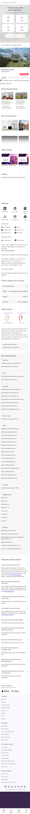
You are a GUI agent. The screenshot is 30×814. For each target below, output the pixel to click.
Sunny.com (4, 710)
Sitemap (3, 719)
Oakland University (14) (7, 542)
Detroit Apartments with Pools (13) (10, 396)
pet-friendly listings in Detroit (13, 613)
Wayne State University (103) (8, 530)
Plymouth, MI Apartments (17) (8, 445)
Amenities (16, 77)
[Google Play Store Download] (15, 691)
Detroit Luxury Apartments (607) (9, 406)
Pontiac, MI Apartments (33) (8, 455)
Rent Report (4, 740)
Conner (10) (4, 511)
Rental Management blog (7, 761)
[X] (15, 787)
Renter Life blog (5, 737)
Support (3, 713)
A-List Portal (4, 747)
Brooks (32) (4, 497)
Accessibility (4, 779)
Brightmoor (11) (5, 507)
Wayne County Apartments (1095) (9, 488)
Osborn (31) (4, 501)
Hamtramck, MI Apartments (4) (9, 432)
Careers (3, 702)
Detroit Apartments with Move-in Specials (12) (12, 376)
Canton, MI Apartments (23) (8, 461)
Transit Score (21, 313)
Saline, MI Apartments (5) (7, 471)
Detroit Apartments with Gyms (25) (10, 392)
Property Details (24, 77)
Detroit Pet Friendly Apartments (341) (10, 409)
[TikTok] (25, 787)
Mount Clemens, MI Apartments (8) (10, 468)
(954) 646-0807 (5, 71)
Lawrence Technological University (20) (11, 548)
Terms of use (4, 776)
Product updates (5, 707)
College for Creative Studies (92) (9, 534)
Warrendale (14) (5, 504)
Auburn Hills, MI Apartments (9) (9, 478)
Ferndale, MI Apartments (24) (8, 438)
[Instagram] (21, 787)
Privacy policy (4, 774)
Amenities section (9, 591)
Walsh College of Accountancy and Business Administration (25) (12, 538)
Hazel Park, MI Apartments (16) (9, 435)
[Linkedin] (9, 787)
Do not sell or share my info (8, 782)
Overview (4, 77)
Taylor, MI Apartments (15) (8, 458)
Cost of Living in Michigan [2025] (9, 165)
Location (10, 77)
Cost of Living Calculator (7, 731)
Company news (5, 705)
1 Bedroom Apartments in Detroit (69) (10, 363)
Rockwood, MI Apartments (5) (8, 442)
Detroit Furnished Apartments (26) (10, 402)
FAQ (2, 716)
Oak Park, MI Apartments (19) (8, 475)
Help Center (4, 766)
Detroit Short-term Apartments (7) (9, 419)
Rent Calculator (5, 734)
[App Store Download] (5, 691)
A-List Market (4, 753)
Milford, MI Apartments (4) (8, 452)
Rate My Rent (4, 729)
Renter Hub (4, 726)
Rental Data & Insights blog (8, 764)
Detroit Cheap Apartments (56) (9, 379)
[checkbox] (8, 19)
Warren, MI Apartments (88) (8, 448)
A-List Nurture (5, 755)
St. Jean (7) (4, 517)
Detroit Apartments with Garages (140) (11, 389)
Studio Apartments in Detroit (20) (9, 366)
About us (3, 699)
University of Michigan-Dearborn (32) (10, 545)
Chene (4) (3, 521)
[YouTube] (18, 787)
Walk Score (7, 313)
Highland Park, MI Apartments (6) (9, 428)
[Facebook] (12, 787)
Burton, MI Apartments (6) (7, 465)
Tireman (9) (4, 514)
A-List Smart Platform (6, 750)
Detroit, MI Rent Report (15, 574)
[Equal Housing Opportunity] (5, 787)
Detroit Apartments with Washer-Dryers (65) (12, 399)
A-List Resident (5, 758)
